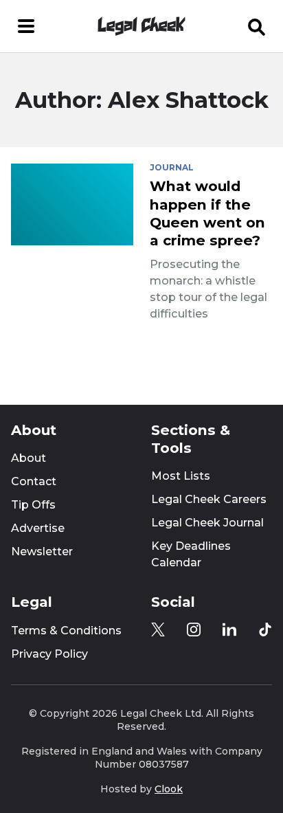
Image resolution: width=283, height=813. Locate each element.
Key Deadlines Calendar (191, 554)
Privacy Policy (49, 653)
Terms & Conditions (66, 630)
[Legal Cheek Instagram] (194, 629)
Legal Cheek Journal (207, 522)
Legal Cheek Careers (209, 499)
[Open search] (257, 26)
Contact (33, 481)
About (28, 458)
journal (172, 168)
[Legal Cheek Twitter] (158, 629)
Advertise (38, 528)
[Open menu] (26, 26)
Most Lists (180, 475)
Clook (169, 789)
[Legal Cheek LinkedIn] (229, 629)
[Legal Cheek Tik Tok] (265, 629)
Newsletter (42, 551)
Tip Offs (33, 504)
